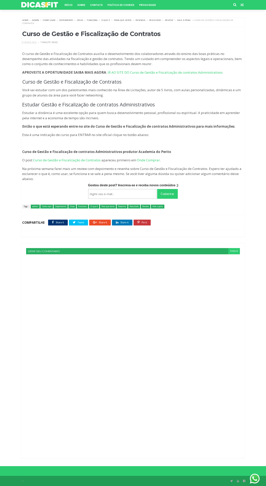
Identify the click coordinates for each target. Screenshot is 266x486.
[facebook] (244, 481)
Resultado (155, 20)
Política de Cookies (120, 5)
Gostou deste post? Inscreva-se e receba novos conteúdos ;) (133, 185)
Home (25, 20)
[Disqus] (133, 303)
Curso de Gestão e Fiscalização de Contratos (67, 160)
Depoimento (66, 20)
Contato (96, 5)
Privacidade (147, 5)
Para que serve (123, 20)
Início (68, 5)
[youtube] (238, 481)
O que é (105, 20)
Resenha (140, 20)
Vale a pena (183, 20)
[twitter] (231, 481)
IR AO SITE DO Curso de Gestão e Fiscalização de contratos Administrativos (165, 72)
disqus (234, 251)
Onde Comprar (148, 160)
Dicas (80, 20)
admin (35, 20)
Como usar (49, 20)
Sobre (81, 5)
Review (169, 20)
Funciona (92, 20)
